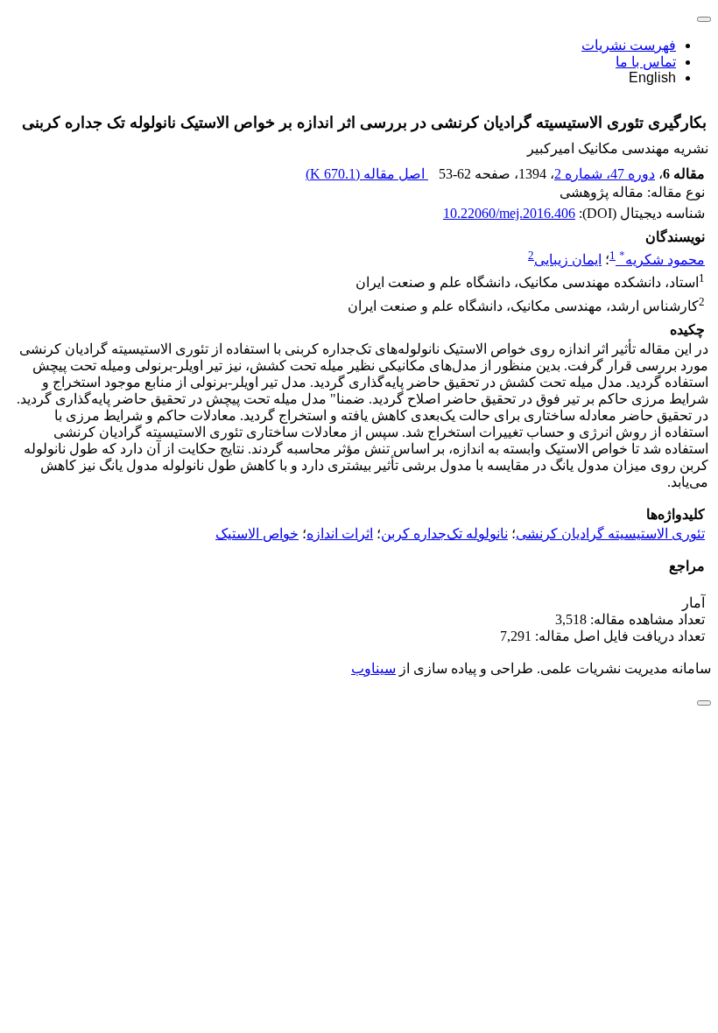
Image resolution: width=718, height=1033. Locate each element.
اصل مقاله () (367, 173)
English (652, 77)
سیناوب (373, 668)
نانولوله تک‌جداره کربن (444, 533)
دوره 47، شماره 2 (604, 173)
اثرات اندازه (339, 533)
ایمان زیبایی (568, 259)
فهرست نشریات (628, 45)
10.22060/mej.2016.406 (509, 213)
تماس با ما (646, 61)
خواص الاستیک (257, 533)
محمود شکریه (662, 259)
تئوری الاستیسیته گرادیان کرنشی (610, 533)
